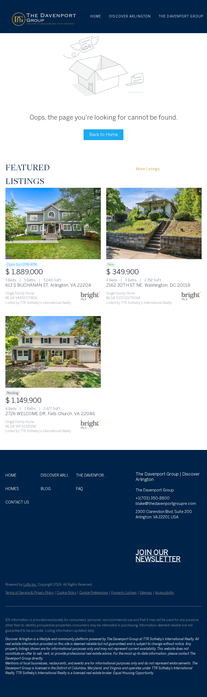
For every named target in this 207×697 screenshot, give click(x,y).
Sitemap (146, 593)
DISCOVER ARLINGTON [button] (130, 16)
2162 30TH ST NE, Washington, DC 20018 (148, 285)
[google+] (140, 540)
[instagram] (172, 529)
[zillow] (161, 529)
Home (95, 16)
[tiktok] (193, 529)
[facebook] (140, 529)
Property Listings (124, 593)
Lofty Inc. (30, 585)
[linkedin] (150, 529)
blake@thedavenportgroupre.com (166, 503)
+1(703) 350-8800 (153, 498)
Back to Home (103, 134)
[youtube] (183, 529)
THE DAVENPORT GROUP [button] (181, 16)
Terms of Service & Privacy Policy (29, 593)
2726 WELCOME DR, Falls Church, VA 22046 (50, 413)
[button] (43, 16)
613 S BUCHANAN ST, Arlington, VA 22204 (48, 285)
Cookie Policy (66, 593)
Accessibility (164, 593)
